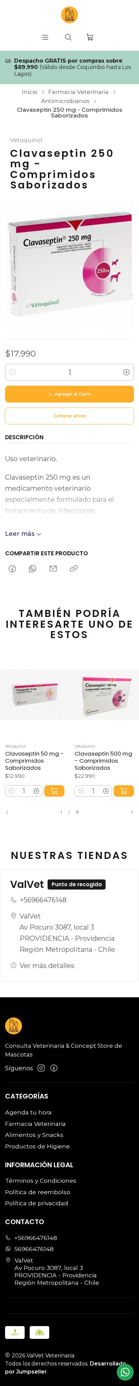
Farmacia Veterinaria (78, 92)
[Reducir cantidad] (12, 372)
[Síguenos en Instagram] (41, 1068)
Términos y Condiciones (40, 1180)
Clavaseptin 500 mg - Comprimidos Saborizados (103, 761)
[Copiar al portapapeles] (73, 568)
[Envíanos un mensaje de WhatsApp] (125, 1372)
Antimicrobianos (65, 101)
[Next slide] (129, 812)
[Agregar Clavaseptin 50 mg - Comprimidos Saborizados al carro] (54, 791)
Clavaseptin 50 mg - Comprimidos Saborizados (34, 761)
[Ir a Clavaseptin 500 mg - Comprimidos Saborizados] (104, 695)
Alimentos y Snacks (34, 1134)
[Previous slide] (10, 812)
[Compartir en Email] (53, 568)
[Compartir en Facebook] (12, 568)
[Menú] (45, 37)
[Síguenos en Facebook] (54, 1068)
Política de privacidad (36, 1203)
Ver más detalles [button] (47, 966)
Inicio (29, 92)
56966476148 (34, 1248)
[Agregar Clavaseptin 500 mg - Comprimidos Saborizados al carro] (124, 791)
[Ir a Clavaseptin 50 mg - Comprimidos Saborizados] (35, 695)
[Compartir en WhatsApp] (33, 568)
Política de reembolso (37, 1192)
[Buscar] (68, 37)
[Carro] (90, 37)
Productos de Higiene (37, 1146)
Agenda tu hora (28, 1112)
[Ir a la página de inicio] (69, 14)
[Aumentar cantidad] (126, 372)
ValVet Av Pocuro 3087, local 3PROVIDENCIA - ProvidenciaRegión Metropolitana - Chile (67, 933)
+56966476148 (43, 900)
